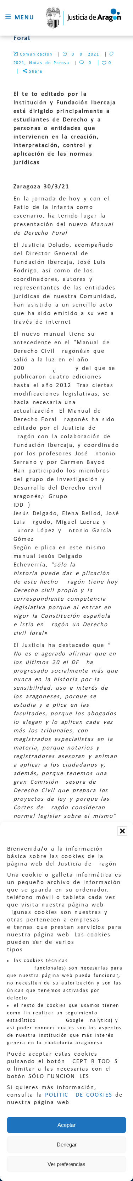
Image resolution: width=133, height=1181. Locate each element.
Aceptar (66, 1125)
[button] (122, 831)
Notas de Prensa (49, 63)
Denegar (67, 1144)
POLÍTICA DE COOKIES (78, 1095)
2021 (19, 63)
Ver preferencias (66, 1164)
